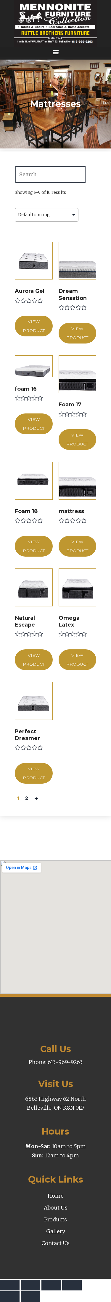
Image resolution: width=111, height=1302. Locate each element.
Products (55, 1219)
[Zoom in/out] (72, 1285)
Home (56, 1195)
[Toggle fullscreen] (51, 1285)
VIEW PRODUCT (34, 326)
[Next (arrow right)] (30, 1296)
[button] (55, 52)
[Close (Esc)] (10, 1285)
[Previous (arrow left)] (10, 1296)
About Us (55, 1207)
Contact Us (55, 1243)
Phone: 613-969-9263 (56, 1062)
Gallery (55, 1231)
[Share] (30, 1285)
